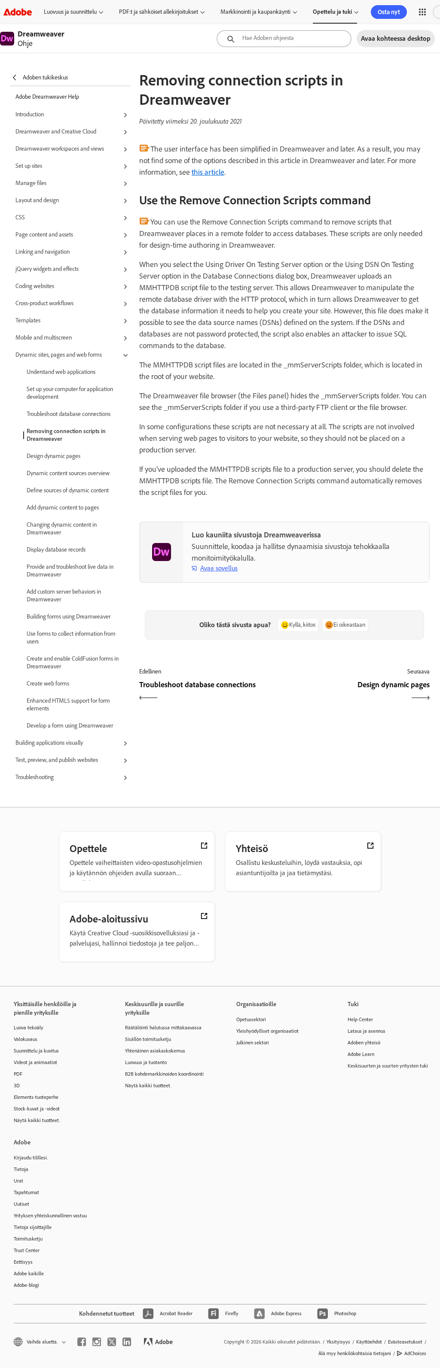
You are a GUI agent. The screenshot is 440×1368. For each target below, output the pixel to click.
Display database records (56, 549)
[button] (422, 12)
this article (208, 172)
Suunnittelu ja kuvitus (36, 1051)
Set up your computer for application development (70, 392)
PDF (18, 1074)
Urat (18, 1181)
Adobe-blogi (26, 1285)
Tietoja (21, 1169)
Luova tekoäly (28, 1028)
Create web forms (48, 683)
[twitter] (111, 1342)
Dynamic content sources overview (68, 473)
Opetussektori (251, 1019)
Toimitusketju (28, 1239)
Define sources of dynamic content (68, 490)
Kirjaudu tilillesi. (31, 1158)
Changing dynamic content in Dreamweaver (62, 528)
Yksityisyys (338, 1342)
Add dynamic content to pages (63, 507)
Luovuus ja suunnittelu (70, 11)
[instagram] (96, 1342)
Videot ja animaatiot (35, 1062)
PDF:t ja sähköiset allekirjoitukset (158, 11)
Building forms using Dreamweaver (68, 616)
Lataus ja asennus (366, 1031)
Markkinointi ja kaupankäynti (255, 11)
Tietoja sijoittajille (33, 1227)
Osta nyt (389, 12)
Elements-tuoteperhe (36, 1097)
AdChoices (415, 1353)
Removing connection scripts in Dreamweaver (66, 435)
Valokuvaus (25, 1039)
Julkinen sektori (252, 1043)
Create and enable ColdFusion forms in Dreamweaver (73, 662)
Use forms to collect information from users (71, 637)
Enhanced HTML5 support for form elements (68, 704)
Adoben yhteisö (364, 1043)
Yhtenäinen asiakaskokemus (155, 1051)
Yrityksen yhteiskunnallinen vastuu (50, 1216)
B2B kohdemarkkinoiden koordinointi (164, 1074)
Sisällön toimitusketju (148, 1039)
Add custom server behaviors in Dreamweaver (64, 595)
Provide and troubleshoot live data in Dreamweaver (70, 570)
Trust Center (27, 1250)
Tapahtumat (26, 1192)
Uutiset (21, 1204)
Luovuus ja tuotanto (146, 1062)
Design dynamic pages (53, 456)
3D (17, 1086)
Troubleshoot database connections (68, 414)
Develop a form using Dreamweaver (70, 725)
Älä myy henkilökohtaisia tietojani (354, 1353)
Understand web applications (61, 372)
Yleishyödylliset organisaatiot (267, 1031)
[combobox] (284, 38)
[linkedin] (126, 1342)
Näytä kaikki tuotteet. (37, 1120)
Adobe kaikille (29, 1274)
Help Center (360, 1019)
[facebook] (81, 1342)
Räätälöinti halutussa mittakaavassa (163, 1028)
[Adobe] (17, 12)
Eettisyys (23, 1262)
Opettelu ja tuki (332, 11)
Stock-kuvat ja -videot (37, 1109)
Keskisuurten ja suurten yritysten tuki (388, 1066)
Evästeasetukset (405, 1342)
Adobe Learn (361, 1054)
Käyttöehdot (369, 1342)
